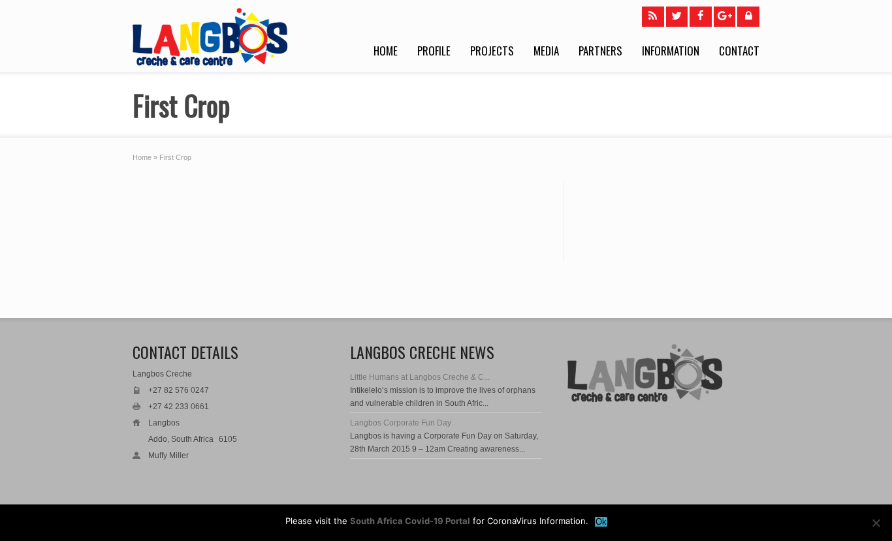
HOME (386, 50)
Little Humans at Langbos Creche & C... (420, 377)
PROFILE (434, 50)
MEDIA (546, 50)
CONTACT (739, 50)
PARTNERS (600, 50)
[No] (875, 522)
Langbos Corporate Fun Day (400, 422)
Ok (601, 522)
